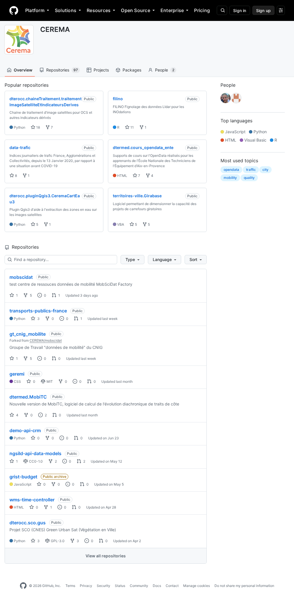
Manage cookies (196, 585)
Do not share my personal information (244, 585)
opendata (231, 169)
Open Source (135, 10)
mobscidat (21, 277)
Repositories (62, 69)
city (265, 169)
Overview (23, 69)
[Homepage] (13, 10)
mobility (230, 177)
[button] (132, 259)
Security (103, 585)
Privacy (86, 585)
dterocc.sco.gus (27, 522)
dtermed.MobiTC (28, 397)
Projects (101, 69)
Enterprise (172, 10)
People (164, 69)
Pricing (202, 10)
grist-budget (23, 477)
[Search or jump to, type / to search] (222, 10)
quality (249, 177)
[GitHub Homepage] (23, 586)
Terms (70, 585)
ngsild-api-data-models (35, 453)
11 (131, 127)
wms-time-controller (32, 500)
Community (139, 585)
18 (37, 127)
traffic (251, 169)
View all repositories (106, 555)
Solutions (65, 10)
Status (120, 585)
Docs (157, 585)
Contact (172, 585)
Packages (132, 69)
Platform (35, 10)
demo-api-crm (25, 430)
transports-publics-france (38, 311)
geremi (16, 374)
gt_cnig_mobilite (27, 334)
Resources (99, 10)
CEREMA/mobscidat (46, 340)
